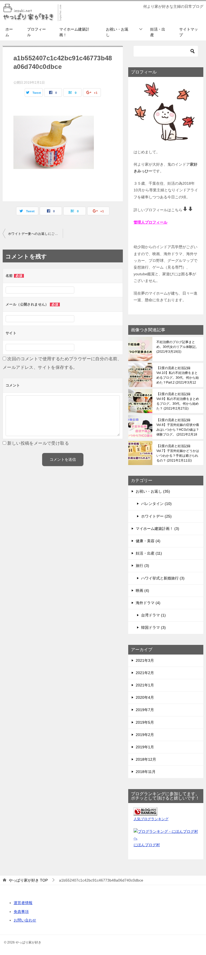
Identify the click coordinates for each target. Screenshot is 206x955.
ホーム (9, 32)
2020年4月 (145, 697)
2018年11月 (146, 772)
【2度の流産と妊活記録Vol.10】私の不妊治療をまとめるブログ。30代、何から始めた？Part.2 (177, 375)
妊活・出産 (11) (149, 553)
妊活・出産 (157, 32)
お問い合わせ (25, 920)
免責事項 (21, 911)
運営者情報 (23, 903)
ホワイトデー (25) (156, 516)
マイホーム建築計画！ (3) (157, 528)
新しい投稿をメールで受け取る (38, 443)
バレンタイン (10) (156, 503)
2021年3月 (145, 660)
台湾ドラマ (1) (153, 615)
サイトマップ (188, 32)
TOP (28, 880)
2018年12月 (146, 759)
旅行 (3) (142, 565)
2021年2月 (145, 673)
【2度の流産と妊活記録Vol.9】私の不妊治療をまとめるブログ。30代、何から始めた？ (177, 401)
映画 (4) (142, 590)
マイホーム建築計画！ (74, 32)
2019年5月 (145, 722)
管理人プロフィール (150, 222)
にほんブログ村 (147, 845)
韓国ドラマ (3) (153, 627)
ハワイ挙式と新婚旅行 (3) (163, 578)
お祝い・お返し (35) (153, 491)
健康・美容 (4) (148, 541)
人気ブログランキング (151, 819)
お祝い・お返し (117, 32)
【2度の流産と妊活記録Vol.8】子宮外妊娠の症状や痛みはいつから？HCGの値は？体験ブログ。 (177, 427)
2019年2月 (145, 735)
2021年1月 (145, 685)
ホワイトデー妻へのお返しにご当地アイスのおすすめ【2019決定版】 (35, 234)
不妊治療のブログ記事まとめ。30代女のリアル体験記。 (177, 347)
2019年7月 (145, 710)
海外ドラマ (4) (148, 603)
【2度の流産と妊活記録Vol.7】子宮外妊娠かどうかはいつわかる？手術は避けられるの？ (177, 453)
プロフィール (36, 32)
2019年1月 (145, 747)
